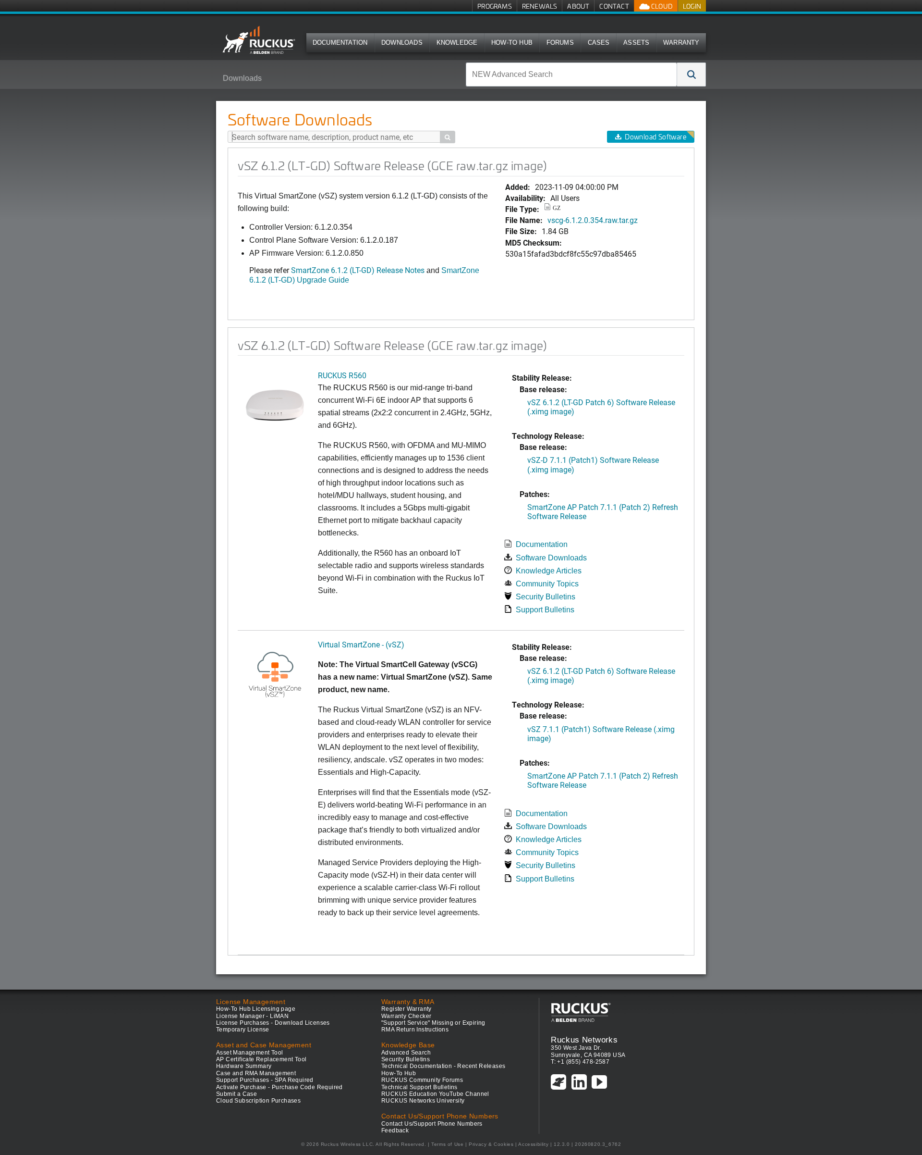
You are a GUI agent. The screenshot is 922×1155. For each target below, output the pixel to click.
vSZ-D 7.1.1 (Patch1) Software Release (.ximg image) (593, 464)
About (578, 6)
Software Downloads (551, 558)
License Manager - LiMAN (252, 1016)
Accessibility (533, 1144)
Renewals (540, 6)
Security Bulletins (545, 597)
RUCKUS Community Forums (422, 1080)
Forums (560, 42)
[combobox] (571, 74)
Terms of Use (447, 1144)
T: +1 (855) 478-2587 (580, 1061)
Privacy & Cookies (491, 1144)
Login (692, 6)
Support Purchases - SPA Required (265, 1080)
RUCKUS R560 (342, 375)
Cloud (661, 6)
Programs (494, 6)
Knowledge (457, 42)
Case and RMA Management (256, 1073)
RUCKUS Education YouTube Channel (435, 1094)
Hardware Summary (243, 1066)
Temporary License (242, 1029)
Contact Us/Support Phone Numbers (432, 1123)
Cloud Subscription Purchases (258, 1100)
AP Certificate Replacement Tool (261, 1059)
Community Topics (547, 584)
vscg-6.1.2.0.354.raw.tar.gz (592, 220)
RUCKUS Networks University (422, 1100)
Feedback (395, 1130)
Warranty (681, 42)
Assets (636, 42)
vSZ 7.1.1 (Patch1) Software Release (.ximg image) (601, 733)
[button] (691, 74)
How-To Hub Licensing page (255, 1009)
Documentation (340, 42)
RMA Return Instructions (415, 1029)
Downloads (402, 42)
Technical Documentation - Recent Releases (443, 1066)
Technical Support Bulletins (419, 1087)
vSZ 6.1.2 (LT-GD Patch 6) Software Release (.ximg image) (601, 406)
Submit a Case (236, 1094)
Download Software (655, 136)
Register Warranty (406, 1009)
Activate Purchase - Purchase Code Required (279, 1087)
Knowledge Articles (549, 571)
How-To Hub (512, 42)
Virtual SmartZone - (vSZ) (361, 644)
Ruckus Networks (584, 1039)
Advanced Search (406, 1052)
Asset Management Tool (249, 1052)
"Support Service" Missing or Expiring (433, 1022)
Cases (599, 42)
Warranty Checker (406, 1016)
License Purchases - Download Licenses (273, 1022)
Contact (614, 6)
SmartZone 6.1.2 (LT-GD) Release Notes (358, 270)
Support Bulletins (545, 610)
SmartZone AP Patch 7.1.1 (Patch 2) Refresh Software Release (602, 511)
